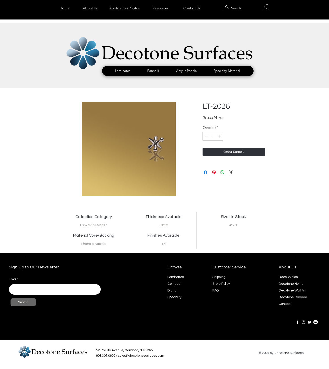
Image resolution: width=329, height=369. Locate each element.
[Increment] (220, 136)
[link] (267, 7)
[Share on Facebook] (205, 172)
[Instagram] (303, 322)
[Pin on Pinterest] (214, 172)
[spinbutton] (213, 136)
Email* (14, 279)
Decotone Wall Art (292, 290)
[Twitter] (309, 322)
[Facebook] (297, 322)
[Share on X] (231, 172)
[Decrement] (206, 136)
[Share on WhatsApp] (222, 172)
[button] (123, 70)
